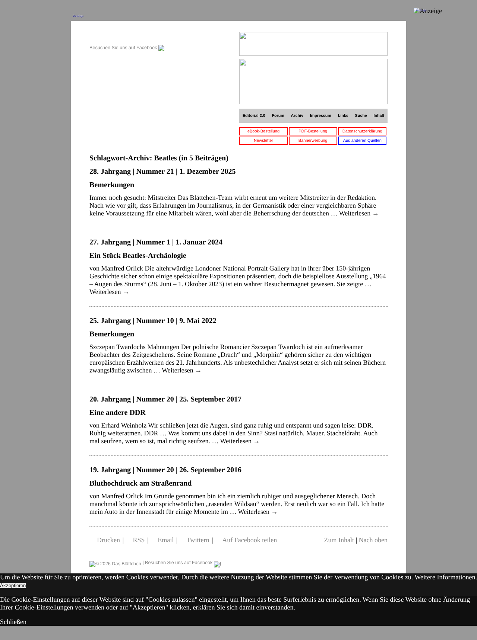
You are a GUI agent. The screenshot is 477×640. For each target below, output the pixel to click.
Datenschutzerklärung (362, 131)
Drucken (108, 540)
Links (343, 115)
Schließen (13, 621)
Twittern (198, 540)
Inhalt (379, 115)
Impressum (320, 115)
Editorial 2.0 (254, 115)
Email (166, 540)
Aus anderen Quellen (362, 140)
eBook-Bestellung (263, 131)
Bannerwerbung (313, 140)
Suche (361, 115)
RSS (139, 540)
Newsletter (263, 140)
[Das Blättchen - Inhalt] (126, 36)
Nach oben (373, 540)
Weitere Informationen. (446, 577)
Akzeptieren (13, 585)
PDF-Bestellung (312, 131)
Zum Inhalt (339, 540)
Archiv (297, 115)
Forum (278, 115)
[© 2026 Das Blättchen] (115, 562)
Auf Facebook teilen (249, 540)
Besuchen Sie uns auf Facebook (123, 47)
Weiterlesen (359, 213)
